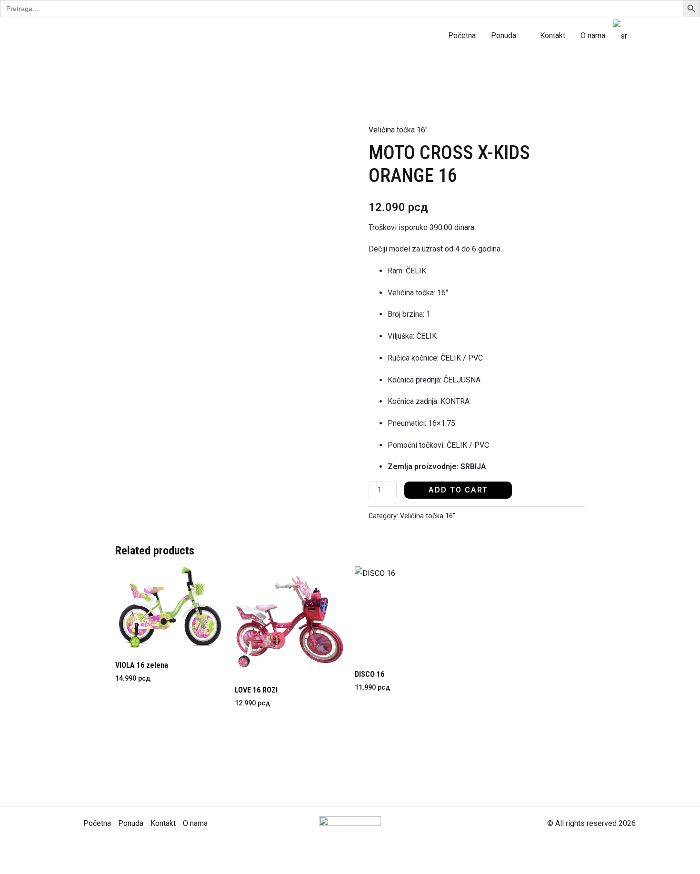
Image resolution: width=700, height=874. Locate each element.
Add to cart (458, 489)
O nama (592, 35)
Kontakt (552, 35)
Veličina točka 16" (398, 129)
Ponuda (503, 35)
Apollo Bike (106, 36)
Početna (462, 35)
